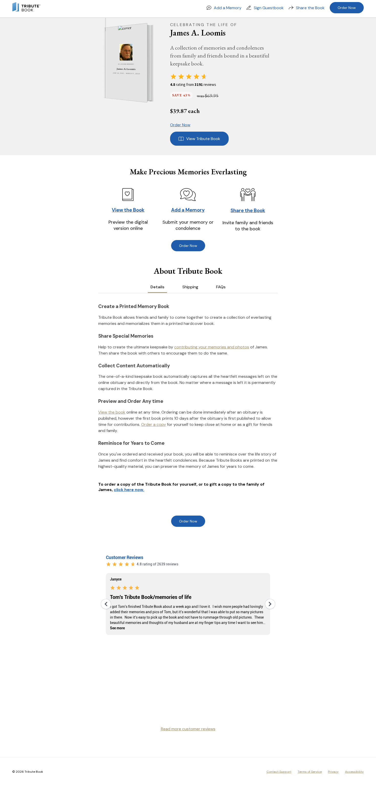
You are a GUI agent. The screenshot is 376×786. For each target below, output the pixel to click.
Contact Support (279, 772)
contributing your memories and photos (211, 347)
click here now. (129, 489)
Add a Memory (227, 7)
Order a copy (153, 424)
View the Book (128, 210)
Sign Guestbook (269, 7)
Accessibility (354, 772)
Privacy (333, 772)
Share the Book (310, 7)
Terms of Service (310, 772)
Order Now (347, 7)
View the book (111, 412)
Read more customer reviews (188, 729)
